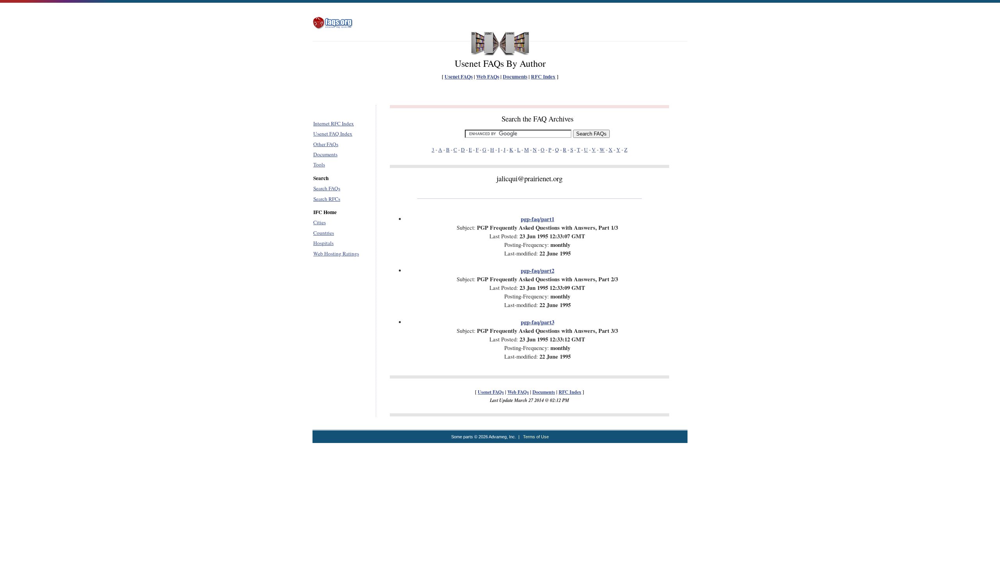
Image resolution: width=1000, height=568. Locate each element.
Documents (515, 76)
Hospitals (323, 242)
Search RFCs (326, 198)
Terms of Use (536, 436)
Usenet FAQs (459, 76)
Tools (319, 164)
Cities (319, 222)
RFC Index (543, 76)
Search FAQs (326, 188)
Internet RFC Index (333, 123)
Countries (323, 232)
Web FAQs (487, 76)
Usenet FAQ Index (332, 133)
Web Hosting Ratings (336, 253)
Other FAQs (325, 144)
